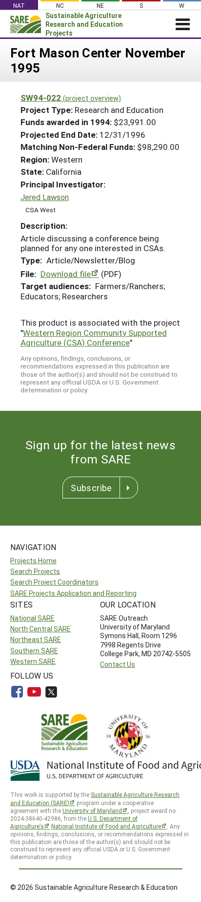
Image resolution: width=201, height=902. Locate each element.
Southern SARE (34, 650)
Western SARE (33, 661)
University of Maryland (92, 810)
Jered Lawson (44, 197)
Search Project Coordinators (54, 582)
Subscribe (91, 488)
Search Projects (35, 571)
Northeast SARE (35, 639)
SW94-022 (70, 97)
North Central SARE (40, 628)
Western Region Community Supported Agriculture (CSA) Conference (93, 337)
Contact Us (117, 664)
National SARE (32, 618)
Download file (65, 273)
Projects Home (33, 560)
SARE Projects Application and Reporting (73, 593)
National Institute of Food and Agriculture (106, 826)
